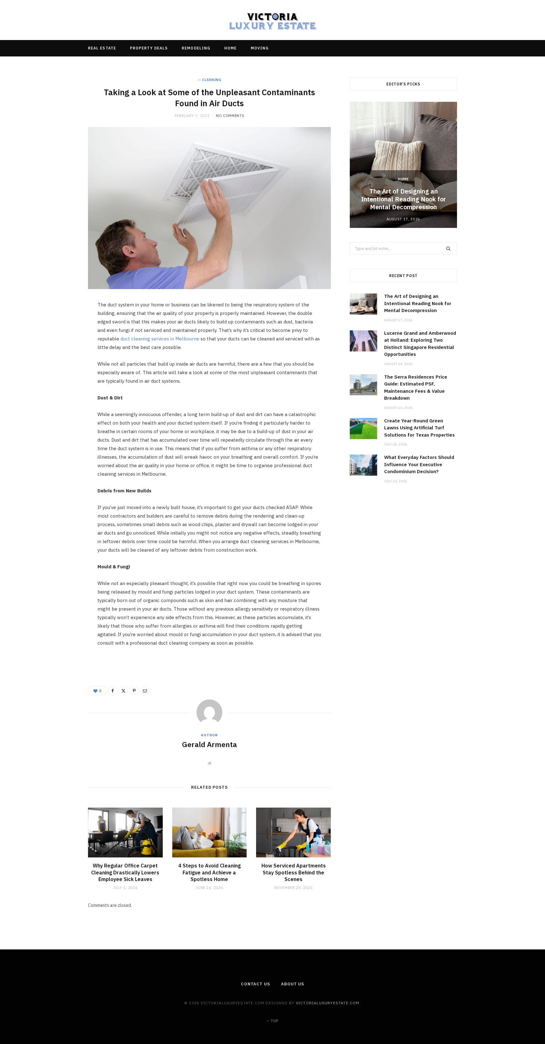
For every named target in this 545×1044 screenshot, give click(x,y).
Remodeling (196, 48)
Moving (260, 48)
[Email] (58, 374)
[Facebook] (58, 325)
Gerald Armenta (209, 744)
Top (274, 1020)
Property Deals (149, 48)
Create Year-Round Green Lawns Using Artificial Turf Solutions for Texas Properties (419, 428)
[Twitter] (58, 342)
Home (230, 48)
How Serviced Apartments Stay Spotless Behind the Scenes (293, 872)
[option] (403, 165)
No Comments (230, 115)
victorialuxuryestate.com (328, 1002)
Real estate (102, 48)
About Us (292, 984)
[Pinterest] (58, 358)
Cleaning (211, 80)
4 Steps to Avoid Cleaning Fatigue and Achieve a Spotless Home (209, 872)
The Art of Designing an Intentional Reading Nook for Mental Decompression (403, 199)
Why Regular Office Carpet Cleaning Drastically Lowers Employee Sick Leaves (125, 872)
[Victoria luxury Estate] (272, 20)
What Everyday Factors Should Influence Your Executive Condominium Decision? (419, 464)
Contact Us (255, 984)
